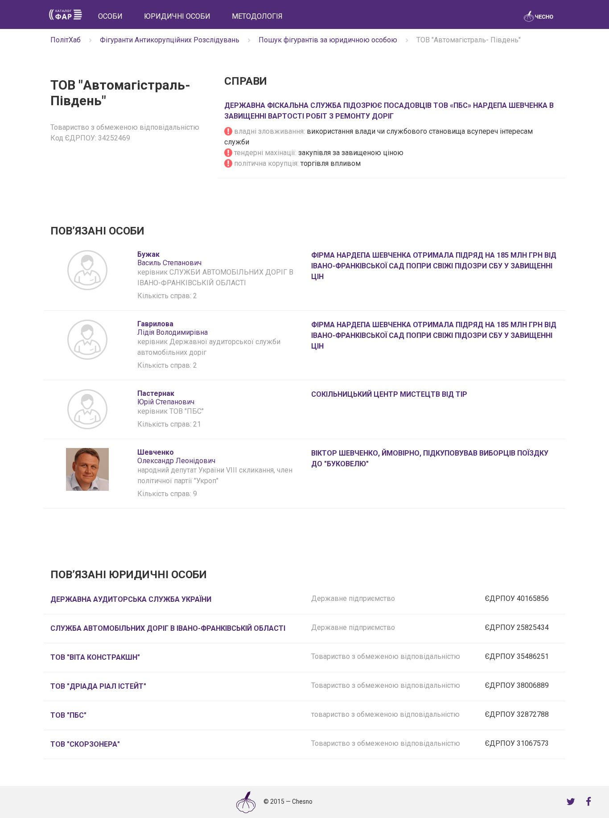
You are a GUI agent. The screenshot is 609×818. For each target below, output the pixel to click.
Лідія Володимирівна (172, 328)
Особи (110, 16)
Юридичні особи (177, 16)
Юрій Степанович (165, 397)
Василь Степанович (169, 258)
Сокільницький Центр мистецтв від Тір (389, 394)
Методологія (257, 16)
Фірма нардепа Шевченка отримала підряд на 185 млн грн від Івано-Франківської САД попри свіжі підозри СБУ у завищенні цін (433, 266)
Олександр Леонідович (176, 456)
